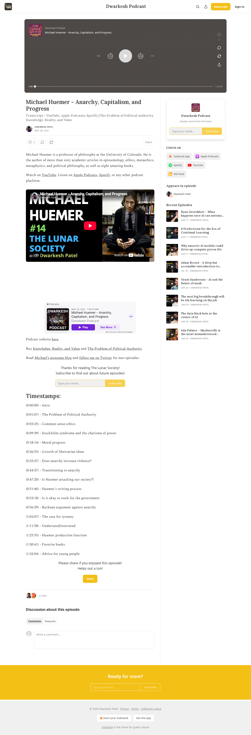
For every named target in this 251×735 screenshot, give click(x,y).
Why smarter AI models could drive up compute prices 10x (202, 247)
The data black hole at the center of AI (199, 315)
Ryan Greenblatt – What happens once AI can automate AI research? (203, 213)
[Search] (197, 6)
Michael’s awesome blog (53, 358)
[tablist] (42, 621)
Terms (135, 709)
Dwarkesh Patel (44, 127)
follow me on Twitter (95, 358)
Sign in (239, 6)
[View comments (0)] (219, 48)
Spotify (104, 175)
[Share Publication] (205, 6)
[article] (196, 216)
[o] (172, 216)
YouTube (49, 175)
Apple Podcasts (85, 175)
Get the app (143, 718)
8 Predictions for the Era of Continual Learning (200, 230)
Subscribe (220, 6)
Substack (107, 727)
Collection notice (151, 709)
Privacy (124, 709)
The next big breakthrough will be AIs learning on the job (202, 298)
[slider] (124, 86)
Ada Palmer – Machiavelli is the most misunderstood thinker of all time (200, 332)
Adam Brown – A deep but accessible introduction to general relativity (200, 264)
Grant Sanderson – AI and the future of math (202, 281)
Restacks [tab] (50, 621)
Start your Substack (115, 718)
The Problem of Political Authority (114, 348)
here (55, 339)
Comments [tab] (34, 621)
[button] (98, 56)
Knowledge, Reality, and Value (56, 348)
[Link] (21, 396)
